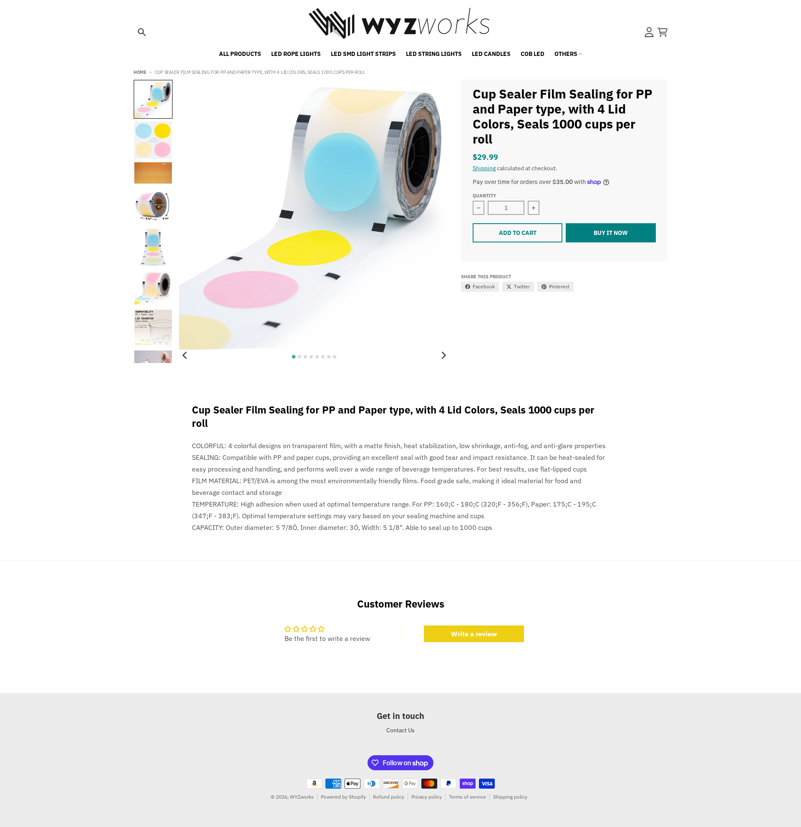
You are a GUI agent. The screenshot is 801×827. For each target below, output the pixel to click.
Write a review (474, 634)
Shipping (484, 168)
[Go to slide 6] (323, 356)
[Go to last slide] (185, 355)
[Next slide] (443, 355)
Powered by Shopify (343, 797)
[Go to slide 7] (328, 356)
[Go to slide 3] (305, 356)
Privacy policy (426, 797)
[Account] (649, 32)
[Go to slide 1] (294, 357)
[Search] (142, 32)
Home (140, 72)
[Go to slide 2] (299, 356)
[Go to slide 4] (311, 356)
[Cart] (662, 32)
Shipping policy (510, 797)
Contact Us (400, 730)
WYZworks (302, 797)
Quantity (484, 196)
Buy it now (611, 233)
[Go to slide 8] (334, 356)
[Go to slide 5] (317, 356)
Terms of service (467, 797)
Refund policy (388, 797)
